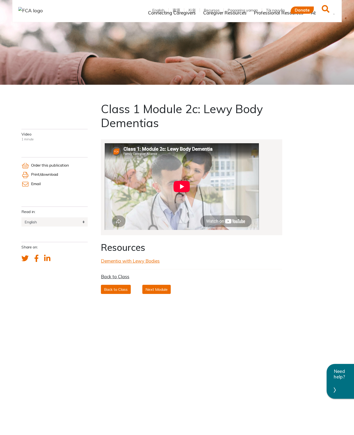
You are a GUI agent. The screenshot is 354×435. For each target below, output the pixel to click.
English (158, 10)
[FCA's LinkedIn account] (47, 258)
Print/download (44, 174)
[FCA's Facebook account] (36, 258)
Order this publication (50, 165)
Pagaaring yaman (243, 10)
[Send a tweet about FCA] (25, 258)
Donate (302, 10)
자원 (192, 10)
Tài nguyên (275, 10)
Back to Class (115, 276)
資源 (176, 10)
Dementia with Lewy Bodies (130, 261)
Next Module (156, 289)
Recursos (212, 10)
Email (36, 183)
